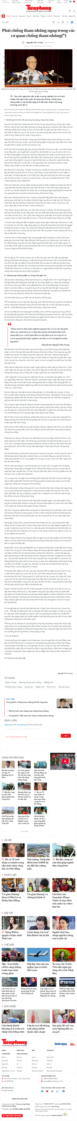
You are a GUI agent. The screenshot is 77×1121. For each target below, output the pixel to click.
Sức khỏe (36, 16)
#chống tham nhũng (13, 687)
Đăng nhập (8, 725)
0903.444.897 (8, 1090)
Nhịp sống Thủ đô (37, 1071)
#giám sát (40, 687)
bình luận (67, 22)
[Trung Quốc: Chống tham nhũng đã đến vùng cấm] (65, 703)
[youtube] (74, 1)
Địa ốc (29, 16)
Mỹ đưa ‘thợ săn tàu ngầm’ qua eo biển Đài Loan (38, 967)
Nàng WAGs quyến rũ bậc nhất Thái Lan (12, 935)
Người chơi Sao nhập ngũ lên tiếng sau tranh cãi (62, 935)
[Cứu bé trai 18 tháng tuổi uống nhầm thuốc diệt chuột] (38, 1016)
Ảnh (33, 1050)
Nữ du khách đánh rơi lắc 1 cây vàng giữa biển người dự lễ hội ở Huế (40, 821)
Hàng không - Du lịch (8, 1071)
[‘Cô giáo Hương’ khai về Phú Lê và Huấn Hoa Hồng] (13, 885)
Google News (72, 22)
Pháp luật (57, 16)
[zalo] (58, 1091)
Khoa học (20, 1067)
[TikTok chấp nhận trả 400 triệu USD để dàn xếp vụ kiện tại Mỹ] (67, 982)
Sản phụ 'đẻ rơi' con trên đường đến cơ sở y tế (63, 1028)
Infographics (22, 1054)
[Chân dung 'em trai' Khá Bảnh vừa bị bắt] (38, 923)
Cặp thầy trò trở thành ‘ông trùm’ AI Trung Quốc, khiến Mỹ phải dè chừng (48, 992)
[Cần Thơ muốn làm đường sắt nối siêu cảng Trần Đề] (8, 810)
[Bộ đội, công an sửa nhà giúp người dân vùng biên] (8, 786)
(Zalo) (55, 1078)
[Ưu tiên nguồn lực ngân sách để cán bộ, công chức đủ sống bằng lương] (24, 764)
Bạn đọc (49, 1067)
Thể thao (64, 16)
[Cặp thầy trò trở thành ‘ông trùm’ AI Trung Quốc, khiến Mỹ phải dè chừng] (48, 982)
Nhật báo (20, 1050)
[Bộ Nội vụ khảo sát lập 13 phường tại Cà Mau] (8, 764)
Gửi (66, 736)
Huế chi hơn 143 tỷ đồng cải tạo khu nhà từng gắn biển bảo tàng (40, 775)
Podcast (50, 1050)
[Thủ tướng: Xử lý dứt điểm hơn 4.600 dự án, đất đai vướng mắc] (38, 850)
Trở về (4, 80)
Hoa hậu (34, 1067)
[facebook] (70, 1)
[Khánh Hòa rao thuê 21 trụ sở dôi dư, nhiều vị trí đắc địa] (24, 786)
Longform (6, 1054)
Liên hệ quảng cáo (48, 1076)
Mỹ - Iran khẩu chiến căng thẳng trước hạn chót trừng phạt (11, 968)
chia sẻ (54, 22)
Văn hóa (34, 1064)
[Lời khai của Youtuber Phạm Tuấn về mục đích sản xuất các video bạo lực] (63, 885)
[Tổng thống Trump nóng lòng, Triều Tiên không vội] (29, 982)
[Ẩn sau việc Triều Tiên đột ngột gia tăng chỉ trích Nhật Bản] (63, 955)
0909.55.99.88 (48, 1078)
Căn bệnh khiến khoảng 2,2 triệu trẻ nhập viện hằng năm (13, 1028)
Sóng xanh (22, 16)
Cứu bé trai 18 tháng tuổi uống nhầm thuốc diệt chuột (38, 1028)
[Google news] (64, 1091)
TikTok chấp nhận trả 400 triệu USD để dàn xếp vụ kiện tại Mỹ (67, 992)
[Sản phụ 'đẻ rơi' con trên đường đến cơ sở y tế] (63, 1016)
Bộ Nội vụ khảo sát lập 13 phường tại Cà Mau (8, 773)
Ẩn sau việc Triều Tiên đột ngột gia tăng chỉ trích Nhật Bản (63, 968)
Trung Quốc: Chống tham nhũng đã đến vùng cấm (27, 702)
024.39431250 (8, 1081)
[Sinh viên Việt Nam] (61, 1044)
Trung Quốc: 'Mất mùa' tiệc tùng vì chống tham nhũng (31, 715)
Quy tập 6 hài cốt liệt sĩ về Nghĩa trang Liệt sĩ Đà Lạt (23, 819)
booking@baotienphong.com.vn (53, 1081)
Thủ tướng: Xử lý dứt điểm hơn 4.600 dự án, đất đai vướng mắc (38, 864)
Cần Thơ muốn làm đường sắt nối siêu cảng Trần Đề (8, 819)
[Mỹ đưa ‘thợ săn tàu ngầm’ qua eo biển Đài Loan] (38, 955)
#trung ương (64, 687)
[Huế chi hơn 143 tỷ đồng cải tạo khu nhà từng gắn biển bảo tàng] (40, 764)
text (58, 22)
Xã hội (9, 16)
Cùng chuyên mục (13, 757)
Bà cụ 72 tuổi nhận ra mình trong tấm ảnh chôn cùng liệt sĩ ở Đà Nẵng (39, 798)
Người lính (72, 16)
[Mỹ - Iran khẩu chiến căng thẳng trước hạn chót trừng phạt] (13, 955)
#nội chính (51, 687)
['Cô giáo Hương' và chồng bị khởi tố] (38, 885)
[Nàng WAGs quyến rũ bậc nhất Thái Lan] (13, 923)
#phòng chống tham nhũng (30, 682)
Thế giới (43, 16)
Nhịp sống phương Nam (54, 1071)
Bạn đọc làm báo (13, 1116)
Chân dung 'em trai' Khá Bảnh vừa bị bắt (38, 934)
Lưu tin (4, 69)
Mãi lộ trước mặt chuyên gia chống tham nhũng (29, 711)
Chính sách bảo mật (20, 1099)
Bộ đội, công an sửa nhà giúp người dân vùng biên (8, 795)
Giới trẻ (49, 16)
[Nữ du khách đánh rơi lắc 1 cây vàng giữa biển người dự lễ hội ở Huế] (40, 810)
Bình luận (4, 74)
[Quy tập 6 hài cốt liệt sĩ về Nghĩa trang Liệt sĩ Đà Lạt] (24, 810)
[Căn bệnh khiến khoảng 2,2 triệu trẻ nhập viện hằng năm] (13, 1016)
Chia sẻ (4, 63)
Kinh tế (14, 16)
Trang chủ (3, 16)
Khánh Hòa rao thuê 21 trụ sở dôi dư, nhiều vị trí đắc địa (24, 795)
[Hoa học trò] (72, 1044)
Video (4, 1050)
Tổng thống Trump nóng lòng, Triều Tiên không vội (29, 991)
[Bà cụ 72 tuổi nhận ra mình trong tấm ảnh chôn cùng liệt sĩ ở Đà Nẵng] (40, 786)
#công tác (29, 687)
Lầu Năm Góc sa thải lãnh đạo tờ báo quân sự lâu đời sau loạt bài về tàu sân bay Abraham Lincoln (9, 994)
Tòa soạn (5, 1076)
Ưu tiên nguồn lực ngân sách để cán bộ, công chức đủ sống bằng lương (24, 775)
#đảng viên (48, 682)
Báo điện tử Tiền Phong (38, 8)
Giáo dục (4, 1067)
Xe (17, 1064)
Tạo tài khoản (21, 725)
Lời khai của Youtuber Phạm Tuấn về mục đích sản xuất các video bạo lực (62, 900)
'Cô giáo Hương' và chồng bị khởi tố (37, 896)
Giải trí (8, 912)
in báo (63, 22)
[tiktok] (53, 1091)
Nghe (4, 57)
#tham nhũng (10, 682)
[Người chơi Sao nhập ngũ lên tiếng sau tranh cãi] (63, 923)
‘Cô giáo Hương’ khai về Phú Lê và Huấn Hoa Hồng (11, 897)
